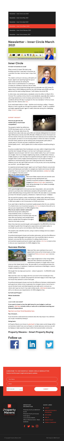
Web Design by (53, 438)
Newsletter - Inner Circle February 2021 (20, 30)
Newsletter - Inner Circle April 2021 (19, 22)
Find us (47, 417)
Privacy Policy (49, 420)
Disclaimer (48, 415)
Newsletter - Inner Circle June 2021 (19, 13)
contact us (15, 110)
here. (26, 102)
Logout (47, 408)
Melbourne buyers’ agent (42, 254)
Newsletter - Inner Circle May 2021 (19, 18)
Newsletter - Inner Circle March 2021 (19, 26)
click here (37, 206)
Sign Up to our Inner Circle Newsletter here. (21, 311)
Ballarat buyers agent (40, 182)
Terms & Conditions (50, 422)
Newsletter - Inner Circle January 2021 (20, 34)
